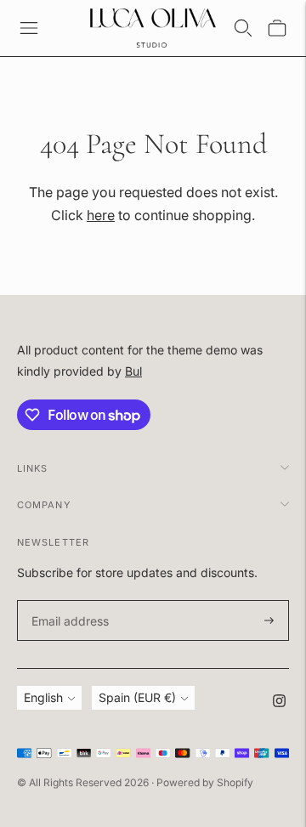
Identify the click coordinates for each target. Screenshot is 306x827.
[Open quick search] (243, 28)
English (43, 697)
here (101, 215)
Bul (133, 371)
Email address (67, 600)
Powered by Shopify (204, 782)
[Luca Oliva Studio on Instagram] (279, 702)
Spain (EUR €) (137, 697)
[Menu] (29, 28)
